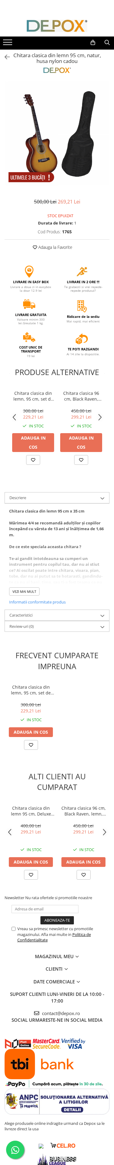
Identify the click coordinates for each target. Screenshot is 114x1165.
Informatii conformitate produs (37, 602)
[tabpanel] (57, 133)
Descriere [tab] (17, 497)
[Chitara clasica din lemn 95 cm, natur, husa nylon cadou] (57, 133)
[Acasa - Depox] (57, 26)
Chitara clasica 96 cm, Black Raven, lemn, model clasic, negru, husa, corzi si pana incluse (81, 396)
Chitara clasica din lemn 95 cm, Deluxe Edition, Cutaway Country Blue (31, 811)
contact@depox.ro (60, 1013)
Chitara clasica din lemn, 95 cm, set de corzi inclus (33, 396)
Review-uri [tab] (21, 626)
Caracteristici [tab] (21, 615)
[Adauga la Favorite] (33, 460)
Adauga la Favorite (54, 247)
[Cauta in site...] (107, 43)
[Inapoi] (4, 57)
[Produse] (8, 44)
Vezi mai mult (24, 591)
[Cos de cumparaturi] (92, 43)
